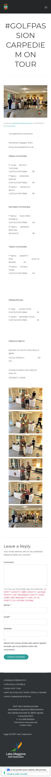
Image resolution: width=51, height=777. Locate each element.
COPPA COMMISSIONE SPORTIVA (17, 696)
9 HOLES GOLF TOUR (12, 688)
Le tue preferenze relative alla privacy (28, 770)
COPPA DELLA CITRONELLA (14, 684)
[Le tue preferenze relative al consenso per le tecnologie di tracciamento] (4, 772)
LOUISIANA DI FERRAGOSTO (15, 680)
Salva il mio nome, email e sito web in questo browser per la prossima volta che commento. (25, 646)
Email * (7, 616)
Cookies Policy (25, 725)
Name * (7, 605)
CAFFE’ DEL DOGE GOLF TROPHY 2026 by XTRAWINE (25, 692)
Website (8, 628)
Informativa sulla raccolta (15, 774)
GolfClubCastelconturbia (22, 123)
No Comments (9, 126)
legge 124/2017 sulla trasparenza (18, 734)
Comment (9, 562)
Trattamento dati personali (25, 722)
